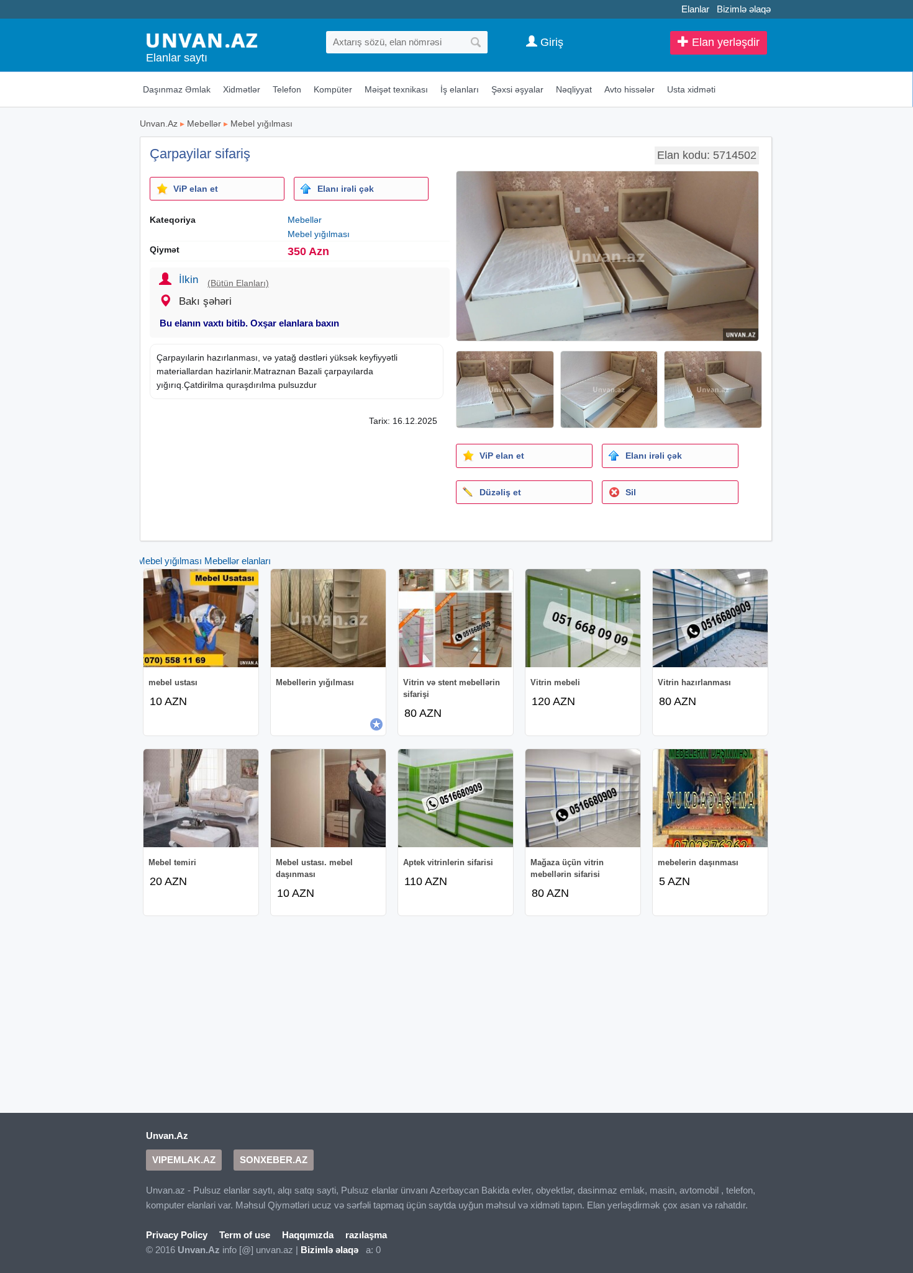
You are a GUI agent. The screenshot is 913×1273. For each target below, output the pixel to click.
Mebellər (204, 123)
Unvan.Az (159, 123)
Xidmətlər (241, 89)
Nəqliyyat (574, 89)
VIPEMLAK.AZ (184, 1159)
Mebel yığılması (261, 123)
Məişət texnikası (396, 89)
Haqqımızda (308, 1235)
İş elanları (459, 89)
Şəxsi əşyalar (517, 89)
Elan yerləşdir (724, 42)
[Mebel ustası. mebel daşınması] (328, 798)
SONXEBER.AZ (273, 1159)
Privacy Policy (176, 1235)
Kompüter (333, 89)
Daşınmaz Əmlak (177, 89)
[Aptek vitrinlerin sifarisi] (455, 798)
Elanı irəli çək (345, 189)
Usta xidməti (691, 89)
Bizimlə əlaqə (744, 9)
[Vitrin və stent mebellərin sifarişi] (455, 618)
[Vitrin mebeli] (582, 618)
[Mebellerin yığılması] (328, 618)
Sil (630, 492)
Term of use (244, 1235)
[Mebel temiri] (200, 798)
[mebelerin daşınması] (710, 798)
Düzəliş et (500, 492)
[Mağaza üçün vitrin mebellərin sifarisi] (582, 798)
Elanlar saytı (176, 58)
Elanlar (695, 9)
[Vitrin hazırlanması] (710, 618)
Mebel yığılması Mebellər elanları (204, 561)
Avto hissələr (629, 89)
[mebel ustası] (200, 618)
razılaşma (366, 1235)
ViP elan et (195, 189)
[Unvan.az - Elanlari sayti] (202, 39)
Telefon (287, 89)
